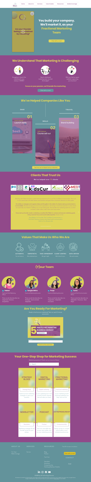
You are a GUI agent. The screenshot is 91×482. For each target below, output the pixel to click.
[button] (60, 4)
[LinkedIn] (3, 291)
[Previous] (12, 212)
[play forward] (78, 188)
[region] (26, 385)
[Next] (78, 212)
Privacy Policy (56, 478)
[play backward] (12, 188)
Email (30, 339)
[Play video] (23, 31)
